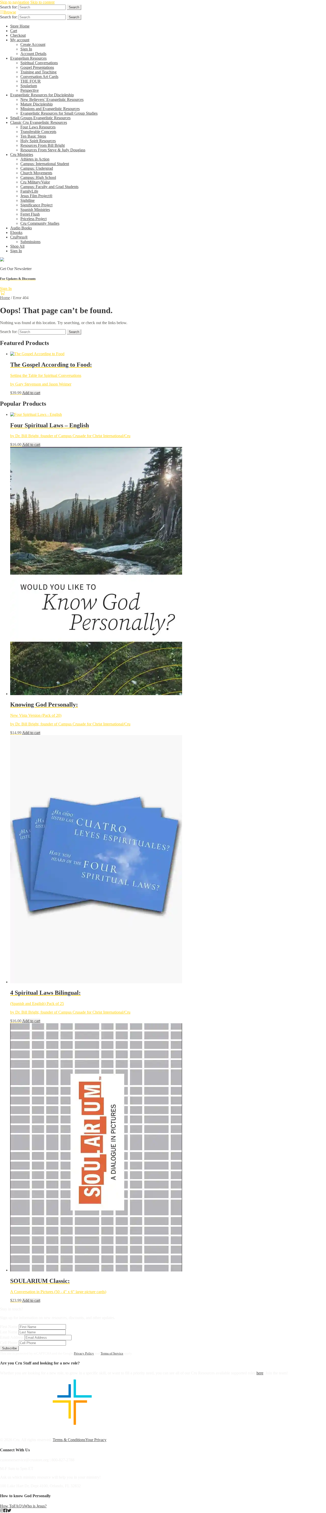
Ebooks (16, 232)
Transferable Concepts (38, 131)
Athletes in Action (34, 159)
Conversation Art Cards (39, 76)
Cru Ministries (21, 154)
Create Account (32, 44)
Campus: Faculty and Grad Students (49, 186)
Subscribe (9, 1348)
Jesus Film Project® (36, 196)
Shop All (17, 246)
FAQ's (18, 1506)
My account (19, 40)
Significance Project (36, 205)
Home (5, 298)
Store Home (20, 26)
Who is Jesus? (35, 1506)
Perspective (29, 90)
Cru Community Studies (39, 223)
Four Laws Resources (38, 127)
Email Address (11, 1337)
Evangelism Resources (28, 58)
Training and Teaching (38, 72)
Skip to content (42, 2)
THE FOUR (30, 81)
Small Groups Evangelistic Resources (40, 118)
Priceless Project (33, 219)
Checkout (18, 35)
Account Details (33, 53)
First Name (9, 1326)
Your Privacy (95, 1440)
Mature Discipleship (36, 104)
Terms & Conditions (69, 1440)
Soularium (28, 86)
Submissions (30, 242)
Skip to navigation (14, 2)
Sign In (26, 49)
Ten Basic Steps (33, 136)
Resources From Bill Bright (42, 145)
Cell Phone (9, 1343)
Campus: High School (38, 177)
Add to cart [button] (31, 393)
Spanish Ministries (35, 209)
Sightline (27, 200)
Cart (13, 31)
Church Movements (36, 173)
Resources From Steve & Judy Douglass (52, 150)
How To (6, 1506)
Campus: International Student (44, 164)
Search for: (9, 7)
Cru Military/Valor (35, 182)
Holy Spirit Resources (38, 141)
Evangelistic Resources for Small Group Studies (59, 113)
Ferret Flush (30, 214)
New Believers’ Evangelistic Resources (52, 99)
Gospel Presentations (37, 67)
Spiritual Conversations (39, 63)
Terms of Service (112, 1353)
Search (74, 7)
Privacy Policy (84, 1353)
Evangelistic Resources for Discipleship (42, 95)
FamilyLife (29, 191)
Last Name (9, 1332)
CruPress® (19, 237)
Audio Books (21, 228)
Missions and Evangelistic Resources (50, 109)
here (259, 1373)
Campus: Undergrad (36, 168)
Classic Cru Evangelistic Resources (38, 122)
